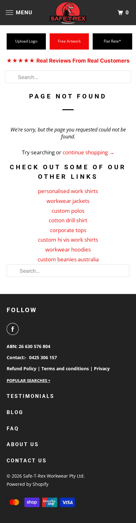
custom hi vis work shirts (68, 239)
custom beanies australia (68, 259)
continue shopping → (88, 152)
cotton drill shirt (68, 220)
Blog (15, 412)
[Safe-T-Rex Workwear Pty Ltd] (68, 12)
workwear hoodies (68, 249)
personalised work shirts (68, 191)
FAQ (13, 429)
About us (23, 444)
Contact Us (27, 461)
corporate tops (68, 230)
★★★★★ (68, 60)
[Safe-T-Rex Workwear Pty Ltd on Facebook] (14, 329)
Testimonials (30, 396)
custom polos (68, 210)
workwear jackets (68, 201)
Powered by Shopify (27, 484)
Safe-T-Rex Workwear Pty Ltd (53, 476)
